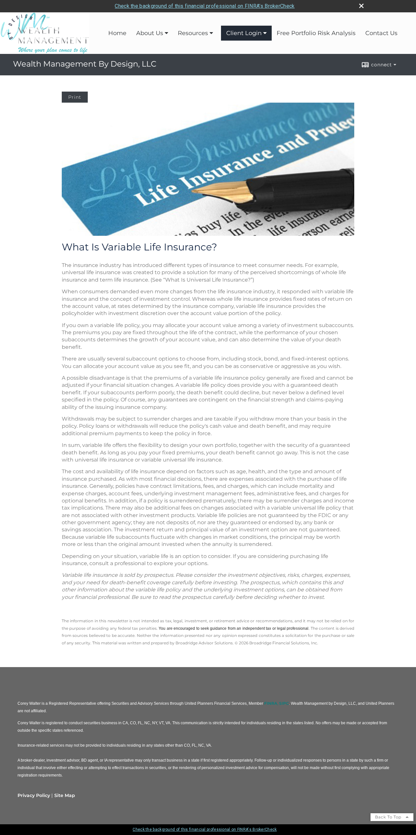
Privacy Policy (34, 795)
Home (117, 33)
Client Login (244, 33)
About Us (149, 33)
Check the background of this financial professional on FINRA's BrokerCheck (204, 6)
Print (74, 97)
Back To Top (389, 817)
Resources (193, 33)
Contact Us (381, 33)
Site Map (64, 795)
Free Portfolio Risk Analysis (316, 33)
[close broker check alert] (361, 5)
